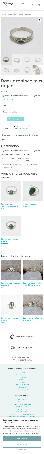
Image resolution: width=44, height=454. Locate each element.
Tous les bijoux (22, 389)
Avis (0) (5, 139)
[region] (22, 435)
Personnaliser (22, 444)
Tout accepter (22, 439)
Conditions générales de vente (22, 414)
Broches (22, 380)
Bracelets (22, 377)
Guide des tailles (22, 407)
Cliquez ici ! (15, 167)
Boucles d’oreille (22, 375)
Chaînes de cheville (22, 385)
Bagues (10, 14)
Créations (22, 387)
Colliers (22, 382)
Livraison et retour (22, 412)
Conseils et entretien (22, 409)
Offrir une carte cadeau (22, 404)
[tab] (7, 135)
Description (6, 135)
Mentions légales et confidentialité (22, 416)
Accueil (3, 14)
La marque (22, 402)
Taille (4, 105)
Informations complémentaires (26, 135)
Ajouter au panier (15, 119)
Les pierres (22, 399)
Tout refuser (22, 450)
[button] (23, 4)
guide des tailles (7, 99)
